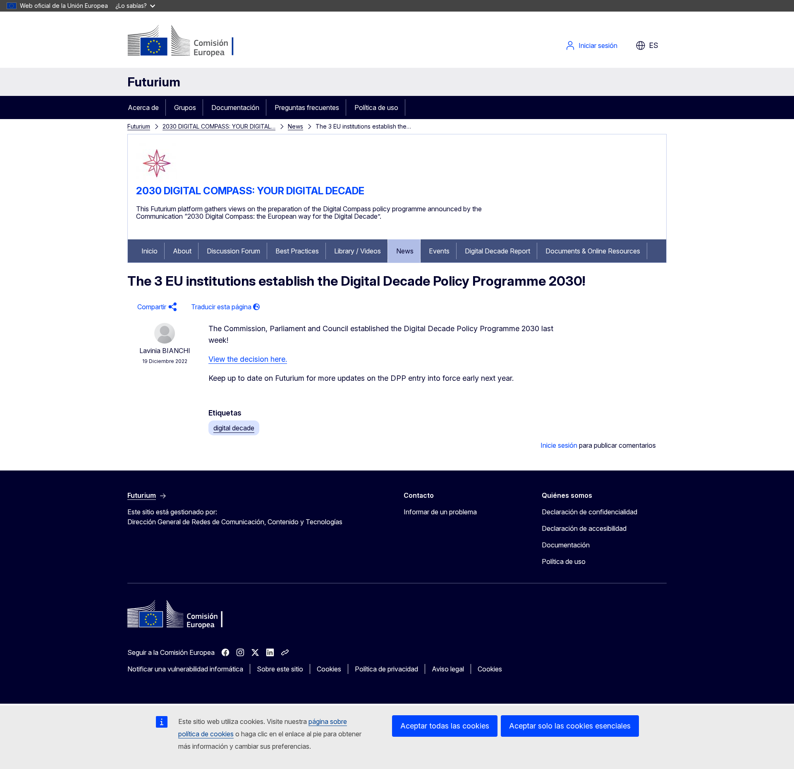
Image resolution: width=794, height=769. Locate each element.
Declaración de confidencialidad (589, 512)
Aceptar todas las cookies (444, 725)
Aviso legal (448, 669)
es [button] (653, 45)
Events (439, 251)
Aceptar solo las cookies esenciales (570, 725)
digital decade (233, 428)
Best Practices (297, 251)
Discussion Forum (233, 251)
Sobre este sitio (280, 669)
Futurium (153, 81)
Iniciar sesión (598, 45)
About (182, 251)
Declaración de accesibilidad (584, 528)
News (295, 126)
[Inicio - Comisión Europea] (194, 41)
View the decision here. (247, 359)
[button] (155, 307)
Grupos (185, 107)
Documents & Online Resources (592, 251)
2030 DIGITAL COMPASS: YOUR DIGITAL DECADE (250, 191)
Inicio (149, 251)
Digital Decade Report (497, 251)
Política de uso (376, 107)
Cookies (329, 669)
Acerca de (143, 107)
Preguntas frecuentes (307, 107)
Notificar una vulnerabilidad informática (185, 669)
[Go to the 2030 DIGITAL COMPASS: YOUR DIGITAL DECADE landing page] (156, 181)
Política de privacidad (386, 669)
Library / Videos (357, 251)
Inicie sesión (558, 445)
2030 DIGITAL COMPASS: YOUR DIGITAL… (219, 126)
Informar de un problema (440, 512)
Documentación (235, 107)
